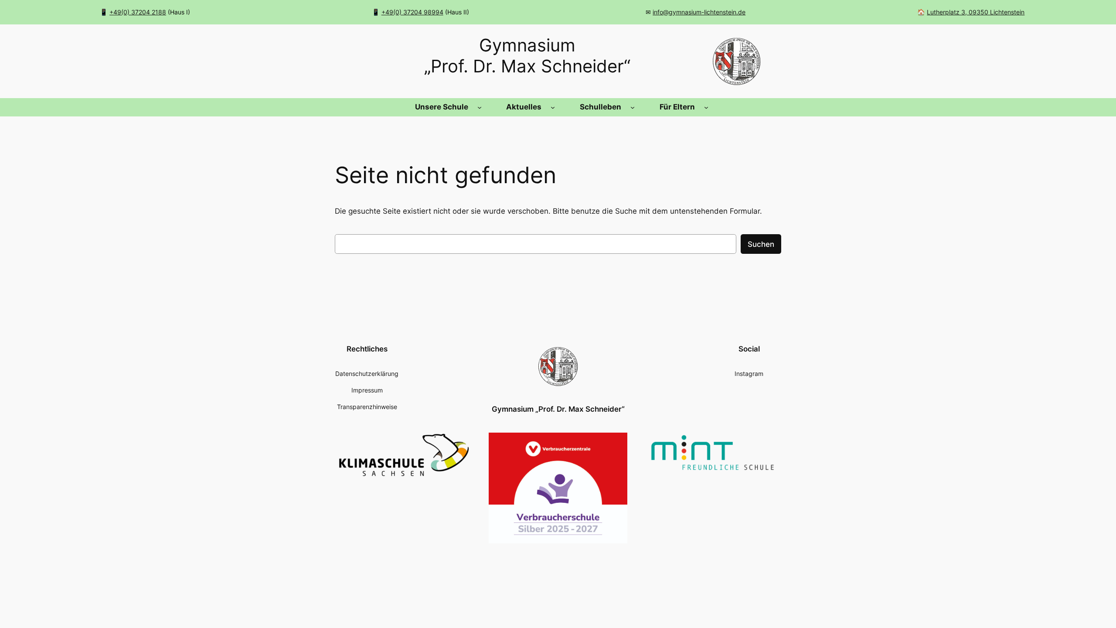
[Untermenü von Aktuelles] (553, 107)
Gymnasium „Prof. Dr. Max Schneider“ (558, 409)
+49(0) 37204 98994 (412, 12)
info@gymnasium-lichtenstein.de (699, 12)
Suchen (761, 244)
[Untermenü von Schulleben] (632, 107)
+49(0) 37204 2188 (137, 12)
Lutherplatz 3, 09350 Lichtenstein (975, 12)
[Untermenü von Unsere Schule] (479, 107)
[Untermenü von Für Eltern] (706, 107)
